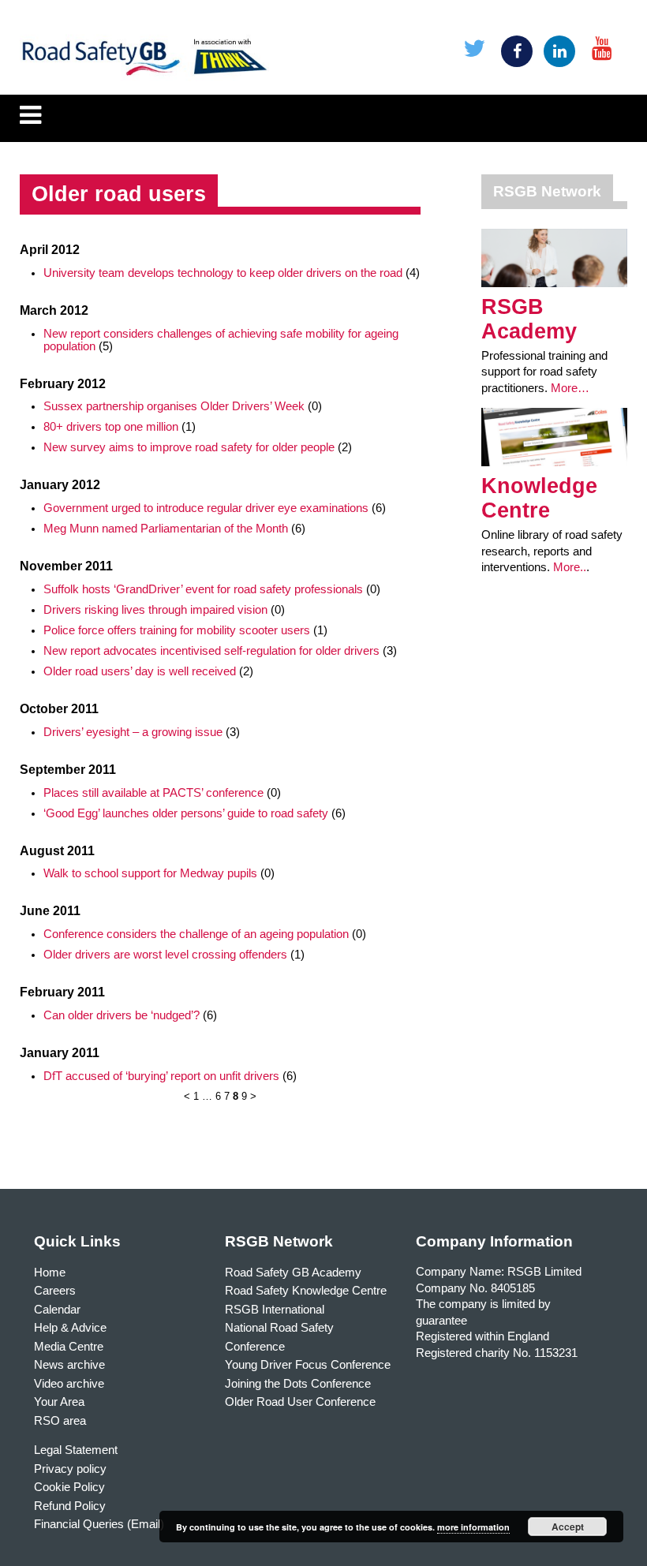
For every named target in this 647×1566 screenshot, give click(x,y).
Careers (55, 1290)
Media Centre (68, 1346)
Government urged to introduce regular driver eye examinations (205, 508)
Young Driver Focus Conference (308, 1365)
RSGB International (274, 1309)
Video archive (69, 1383)
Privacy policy (70, 1469)
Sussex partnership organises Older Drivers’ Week (174, 406)
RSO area (60, 1421)
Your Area (59, 1402)
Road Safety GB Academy (293, 1272)
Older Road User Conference (300, 1402)
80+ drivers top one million (110, 426)
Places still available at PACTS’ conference (153, 793)
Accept (568, 1526)
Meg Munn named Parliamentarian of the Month (165, 528)
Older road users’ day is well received (139, 671)
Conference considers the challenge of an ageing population (196, 934)
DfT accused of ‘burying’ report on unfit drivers (161, 1076)
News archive (69, 1365)
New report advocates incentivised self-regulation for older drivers (211, 651)
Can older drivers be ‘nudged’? (121, 1015)
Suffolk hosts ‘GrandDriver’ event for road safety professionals (203, 589)
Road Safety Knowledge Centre (306, 1290)
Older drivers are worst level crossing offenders (165, 954)
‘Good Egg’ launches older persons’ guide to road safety (185, 813)
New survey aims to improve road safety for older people (189, 447)
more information (473, 1527)
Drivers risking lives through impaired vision (155, 610)
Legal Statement (76, 1450)
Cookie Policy (69, 1487)
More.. (569, 567)
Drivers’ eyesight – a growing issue (133, 732)
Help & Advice (70, 1327)
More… (570, 388)
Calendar (57, 1309)
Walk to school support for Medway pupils (150, 873)
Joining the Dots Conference (298, 1383)
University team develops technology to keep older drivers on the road (222, 273)
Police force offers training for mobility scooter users (176, 630)
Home (49, 1272)
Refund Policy (70, 1506)
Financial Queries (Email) (99, 1524)
